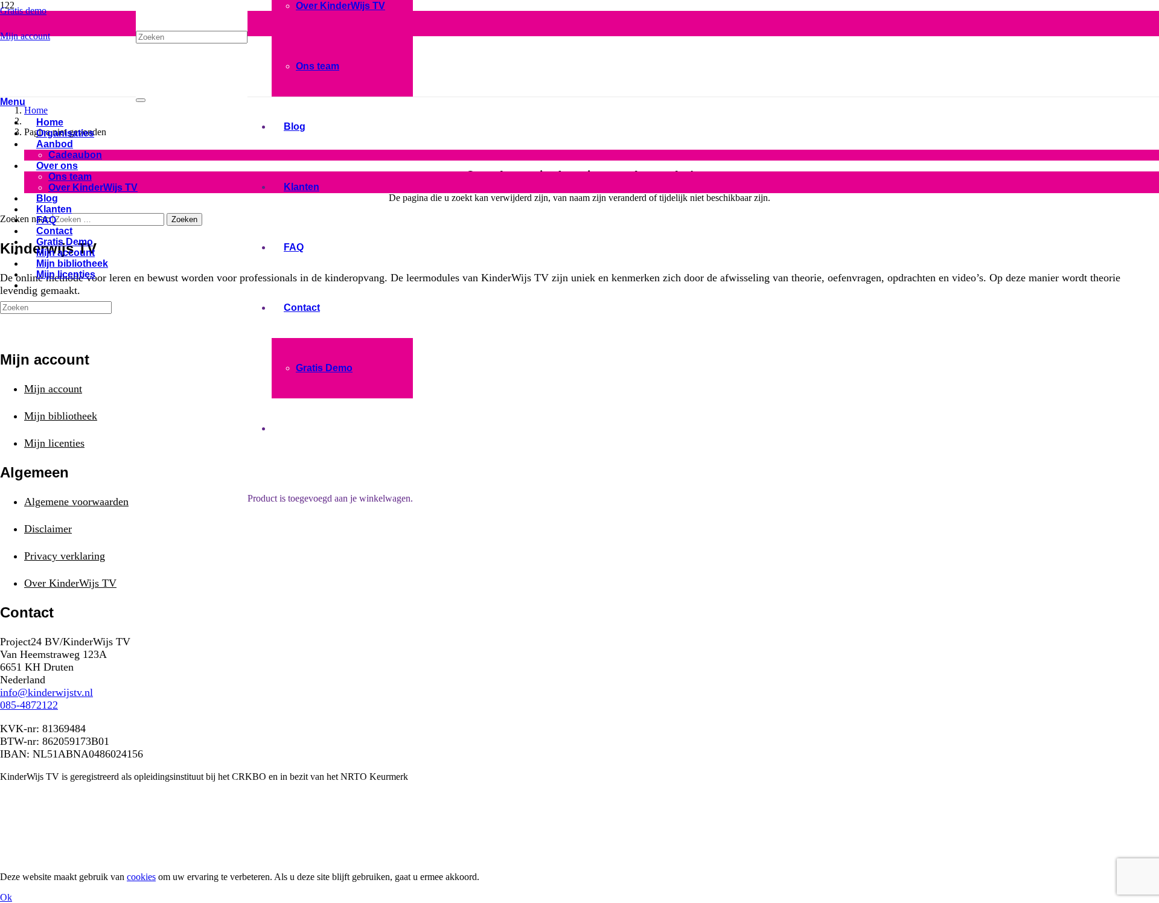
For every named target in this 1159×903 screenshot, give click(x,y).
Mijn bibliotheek (60, 416)
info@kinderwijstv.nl (46, 692)
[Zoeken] (140, 100)
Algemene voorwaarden (76, 502)
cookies (141, 877)
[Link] (68, 85)
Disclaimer (48, 529)
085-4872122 (29, 705)
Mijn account (53, 389)
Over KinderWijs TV (70, 583)
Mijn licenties (54, 443)
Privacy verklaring (64, 556)
